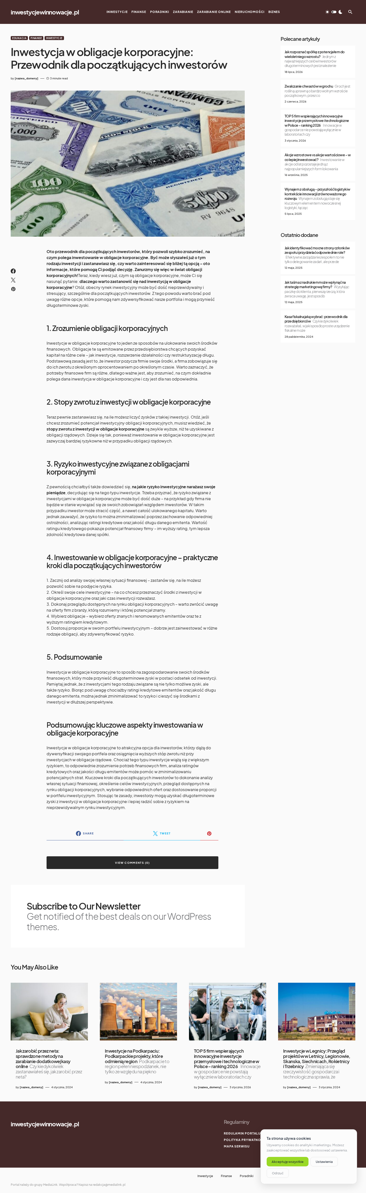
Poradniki (246, 1176)
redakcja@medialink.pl (109, 1185)
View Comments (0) (132, 862)
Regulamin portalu (242, 1133)
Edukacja (19, 38)
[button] (333, 12)
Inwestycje (54, 38)
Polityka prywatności (245, 1140)
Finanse (36, 38)
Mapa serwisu (237, 1146)
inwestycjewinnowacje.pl (45, 12)
